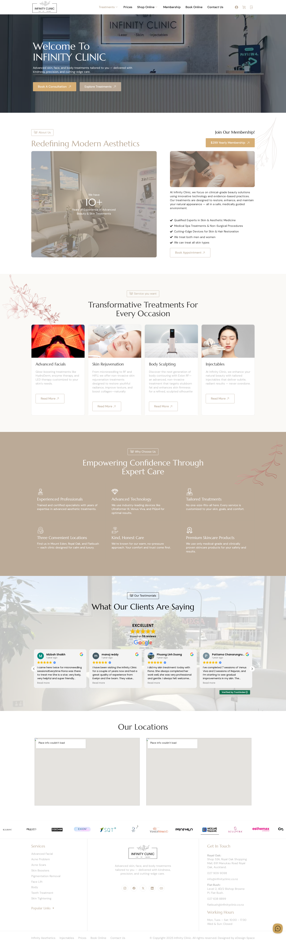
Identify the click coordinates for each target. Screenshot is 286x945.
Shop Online (145, 7)
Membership (172, 7)
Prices (127, 7)
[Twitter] (143, 888)
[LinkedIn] (152, 888)
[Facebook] (134, 888)
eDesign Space (245, 938)
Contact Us (215, 7)
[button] (252, 668)
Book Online (194, 7)
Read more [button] (43, 683)
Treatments (107, 7)
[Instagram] (124, 888)
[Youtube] (161, 888)
